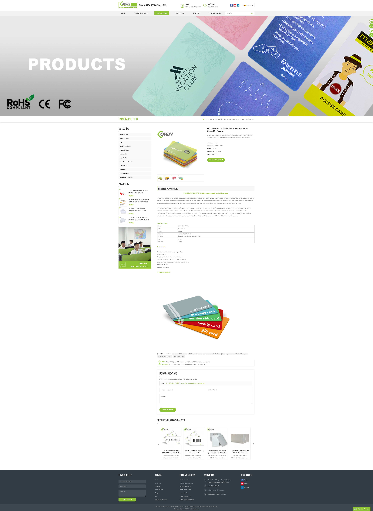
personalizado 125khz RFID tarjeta (237, 354)
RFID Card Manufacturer (192, 509)
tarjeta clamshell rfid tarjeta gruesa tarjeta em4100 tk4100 (194, 452)
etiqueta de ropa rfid (185, 486)
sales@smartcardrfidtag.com (193, 6)
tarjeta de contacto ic (185, 496)
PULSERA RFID (124, 150)
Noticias (196, 13)
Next (253, 444)
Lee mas (131, 195)
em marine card (184, 479)
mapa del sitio (159, 489)
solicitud (180, 13)
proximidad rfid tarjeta (164, 356)
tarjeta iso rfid (123, 134)
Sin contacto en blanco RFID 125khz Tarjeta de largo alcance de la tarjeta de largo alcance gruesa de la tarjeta (217, 452)
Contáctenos (215, 13)
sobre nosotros (141, 13)
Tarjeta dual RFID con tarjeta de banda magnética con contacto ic (139, 200)
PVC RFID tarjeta (179, 356)
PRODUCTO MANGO (125, 177)
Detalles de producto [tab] (168, 188)
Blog (156, 493)
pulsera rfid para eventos (186, 483)
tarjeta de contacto (125, 146)
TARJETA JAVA (124, 138)
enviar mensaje (167, 410)
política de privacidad (161, 499)
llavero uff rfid (183, 493)
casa (123, 13)
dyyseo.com (214, 506)
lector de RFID (123, 165)
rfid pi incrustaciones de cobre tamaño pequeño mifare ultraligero (138, 191)
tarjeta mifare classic (185, 489)
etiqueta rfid (123, 154)
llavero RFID (123, 169)
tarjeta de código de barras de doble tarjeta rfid (171, 452)
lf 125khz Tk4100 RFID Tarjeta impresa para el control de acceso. (185, 383)
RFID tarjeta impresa (195, 354)
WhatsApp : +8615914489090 (217, 494)
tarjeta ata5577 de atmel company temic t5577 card (137, 209)
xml (156, 496)
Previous (158, 444)
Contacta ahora (215, 160)
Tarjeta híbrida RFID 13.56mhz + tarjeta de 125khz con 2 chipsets (240, 452)
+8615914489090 (212, 6)
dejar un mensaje (363, 509)
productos (162, 13)
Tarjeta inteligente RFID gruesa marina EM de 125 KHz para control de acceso (188, 362)
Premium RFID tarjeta (180, 354)
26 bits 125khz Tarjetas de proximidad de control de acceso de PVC (187, 364)
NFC (120, 142)
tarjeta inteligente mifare (187, 499)
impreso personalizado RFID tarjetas (214, 354)
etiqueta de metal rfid (125, 162)
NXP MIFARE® (124, 173)
